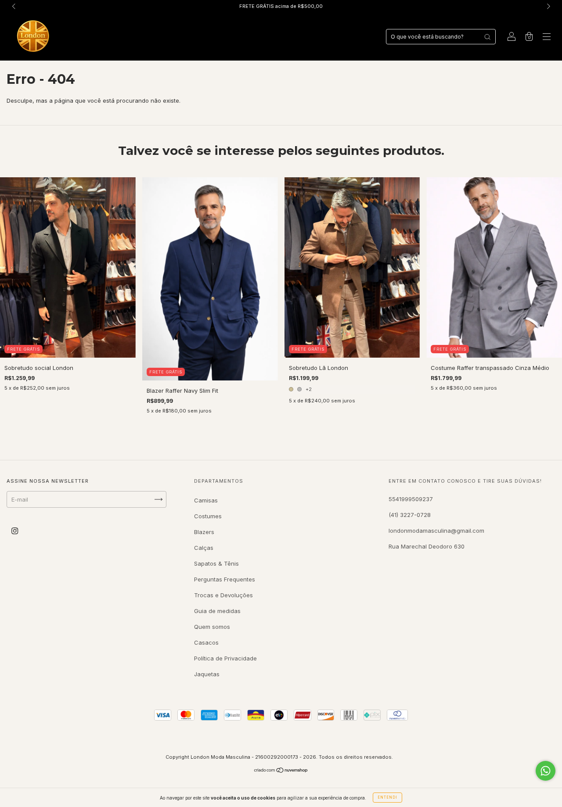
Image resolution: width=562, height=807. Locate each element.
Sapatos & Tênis (216, 563)
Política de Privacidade (225, 658)
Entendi (387, 797)
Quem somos (212, 626)
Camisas (206, 500)
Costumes (208, 516)
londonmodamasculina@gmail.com (436, 530)
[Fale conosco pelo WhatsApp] (545, 771)
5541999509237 (411, 498)
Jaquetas (207, 674)
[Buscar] (487, 36)
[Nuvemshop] (281, 771)
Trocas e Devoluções (223, 595)
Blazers (204, 531)
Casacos (206, 642)
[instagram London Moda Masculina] (15, 530)
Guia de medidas (217, 610)
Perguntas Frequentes (224, 579)
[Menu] (546, 37)
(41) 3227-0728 (410, 514)
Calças (203, 547)
